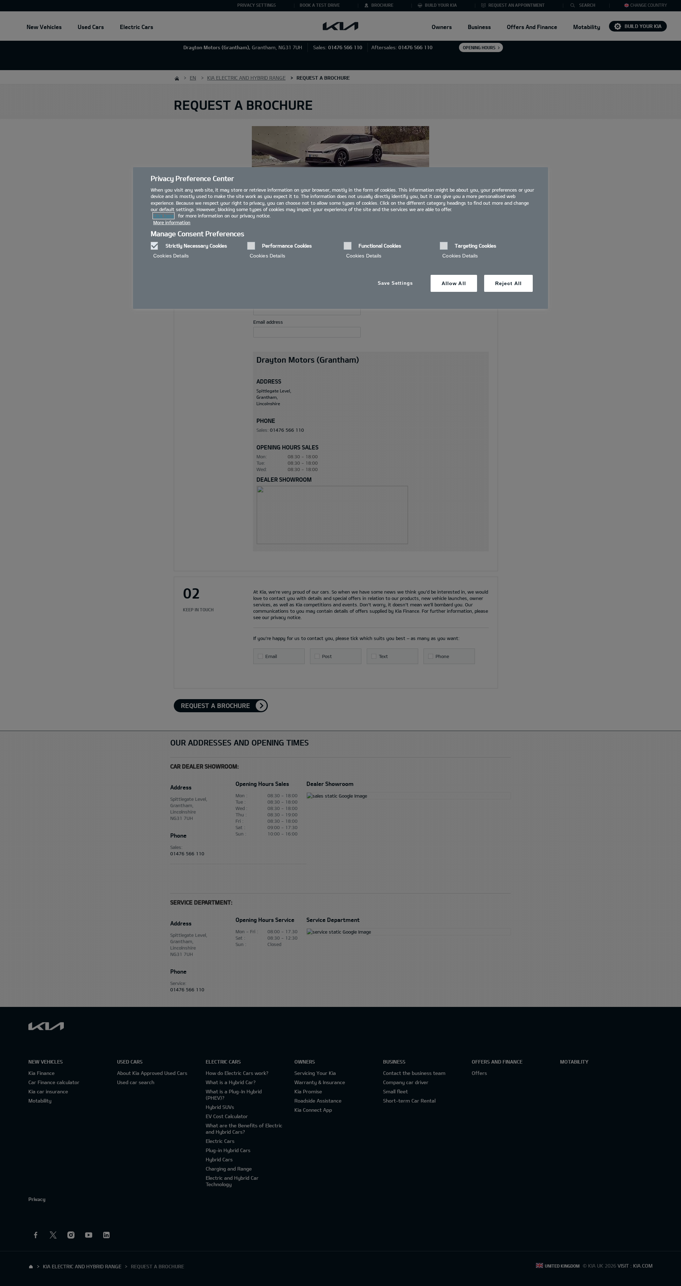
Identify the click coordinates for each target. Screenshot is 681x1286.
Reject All (508, 283)
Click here (163, 216)
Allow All (454, 283)
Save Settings (395, 283)
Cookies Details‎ (171, 256)
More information (171, 222)
